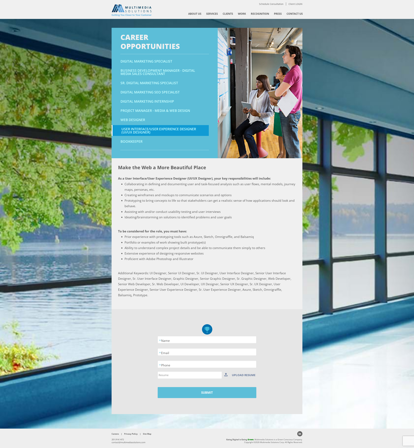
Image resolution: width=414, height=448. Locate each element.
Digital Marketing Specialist (146, 61)
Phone (165, 365)
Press (278, 14)
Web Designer (132, 119)
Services (212, 14)
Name (165, 341)
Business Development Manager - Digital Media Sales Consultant (157, 72)
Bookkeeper (131, 141)
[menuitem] (194, 13)
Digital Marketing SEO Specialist (150, 92)
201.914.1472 (118, 439)
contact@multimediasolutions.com (128, 442)
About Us (194, 14)
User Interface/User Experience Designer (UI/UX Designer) (158, 130)
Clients (228, 14)
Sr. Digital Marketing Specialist (149, 83)
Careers (115, 433)
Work (242, 14)
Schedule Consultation (271, 3)
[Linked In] (299, 433)
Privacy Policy (131, 433)
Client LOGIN (295, 3)
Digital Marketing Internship (147, 101)
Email (165, 353)
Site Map (147, 433)
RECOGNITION (260, 14)
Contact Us (295, 14)
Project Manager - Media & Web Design (155, 110)
